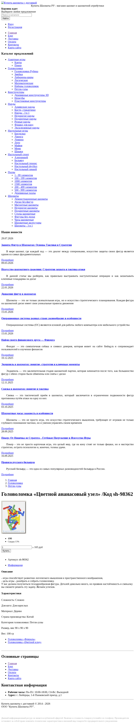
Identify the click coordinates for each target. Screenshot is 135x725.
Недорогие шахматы (26, 207)
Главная (12, 32)
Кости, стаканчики (25, 109)
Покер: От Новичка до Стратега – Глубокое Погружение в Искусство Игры (46, 437)
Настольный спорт (18, 154)
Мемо (17, 148)
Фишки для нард (23, 124)
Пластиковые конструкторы (30, 101)
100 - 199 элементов (25, 178)
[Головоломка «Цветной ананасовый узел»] (13, 532)
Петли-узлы (21, 89)
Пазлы (11, 172)
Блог (10, 35)
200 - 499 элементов (25, 187)
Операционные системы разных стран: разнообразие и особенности (41, 318)
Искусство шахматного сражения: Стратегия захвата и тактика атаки (43, 269)
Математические (23, 83)
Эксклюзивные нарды (26, 127)
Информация (15, 565)
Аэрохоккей (21, 157)
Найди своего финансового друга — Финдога (28, 340)
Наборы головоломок (26, 86)
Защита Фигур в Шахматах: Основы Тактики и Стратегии (36, 245)
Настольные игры (18, 130)
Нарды (11, 104)
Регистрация (15, 27)
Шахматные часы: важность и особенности (27, 413)
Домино (19, 139)
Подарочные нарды (25, 118)
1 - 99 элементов (23, 175)
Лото (17, 142)
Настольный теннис (25, 163)
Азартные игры (16, 59)
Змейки (18, 74)
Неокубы (19, 98)
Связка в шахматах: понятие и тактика (25, 388)
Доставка (13, 38)
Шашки (18, 151)
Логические (21, 80)
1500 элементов (23, 184)
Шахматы (13, 196)
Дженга (18, 136)
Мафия (18, 145)
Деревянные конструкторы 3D (31, 95)
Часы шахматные (24, 219)
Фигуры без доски (24, 216)
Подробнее (7, 260)
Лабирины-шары (23, 77)
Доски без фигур (23, 202)
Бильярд (19, 160)
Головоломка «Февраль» (21, 639)
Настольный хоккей (25, 169)
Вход (11, 24)
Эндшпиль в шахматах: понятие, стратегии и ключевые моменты (40, 364)
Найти (6, 18)
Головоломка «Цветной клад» (24, 642)
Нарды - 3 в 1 (21, 112)
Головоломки (15, 68)
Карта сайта (14, 47)
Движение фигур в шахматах (18, 294)
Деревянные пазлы (25, 193)
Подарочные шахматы (27, 210)
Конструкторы (16, 92)
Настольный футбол (25, 166)
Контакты (13, 44)
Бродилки (20, 133)
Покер (18, 65)
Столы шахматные (24, 213)
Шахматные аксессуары (27, 222)
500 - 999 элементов (25, 190)
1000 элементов (23, 181)
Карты (18, 62)
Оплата (12, 41)
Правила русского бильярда (18, 462)
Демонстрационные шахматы (31, 199)
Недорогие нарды (24, 115)
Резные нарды (22, 121)
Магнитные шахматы (26, 204)
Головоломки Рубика (26, 71)
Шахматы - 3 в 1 (23, 225)
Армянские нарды (24, 107)
